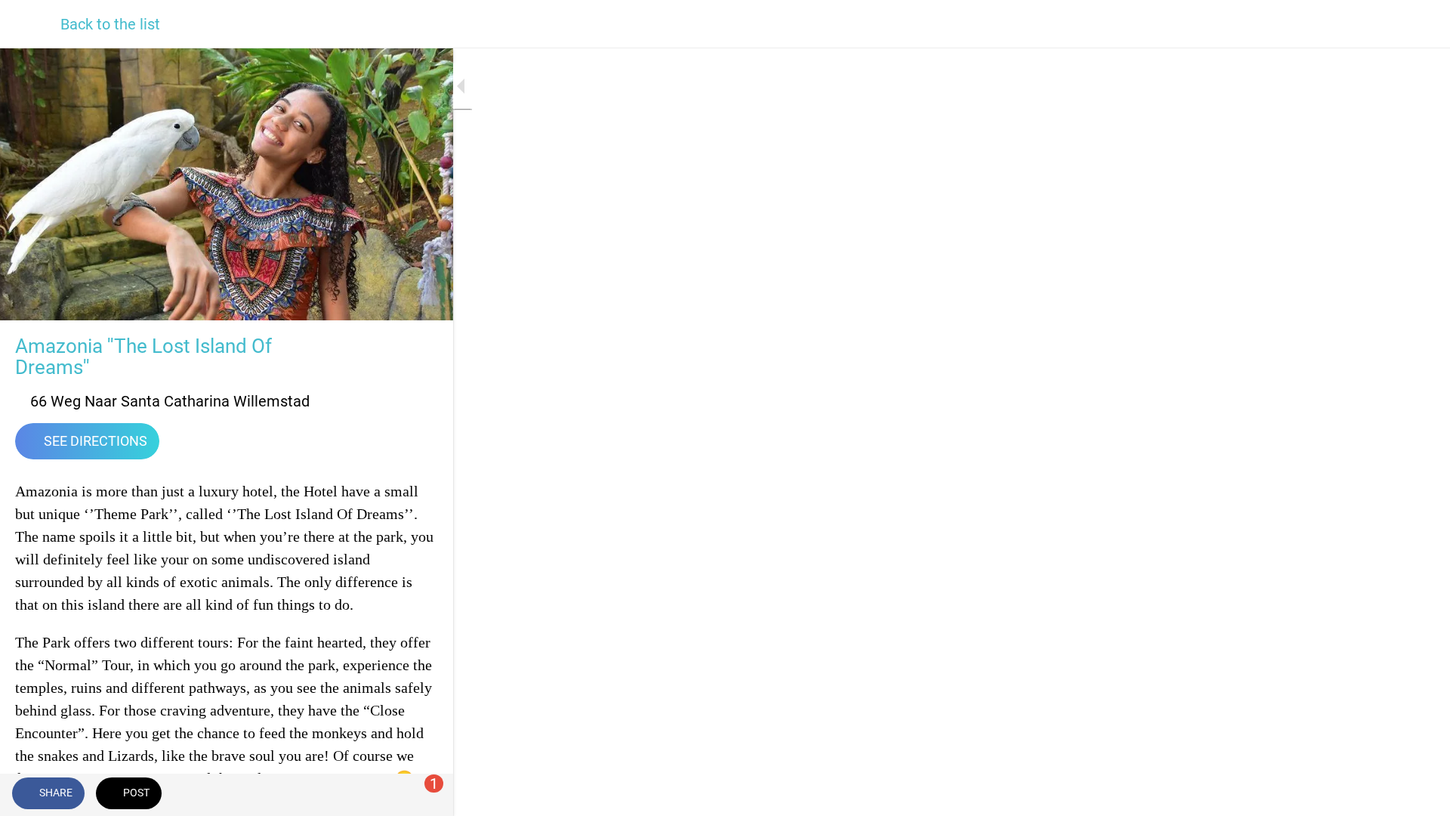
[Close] (30, 24)
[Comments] (423, 795)
